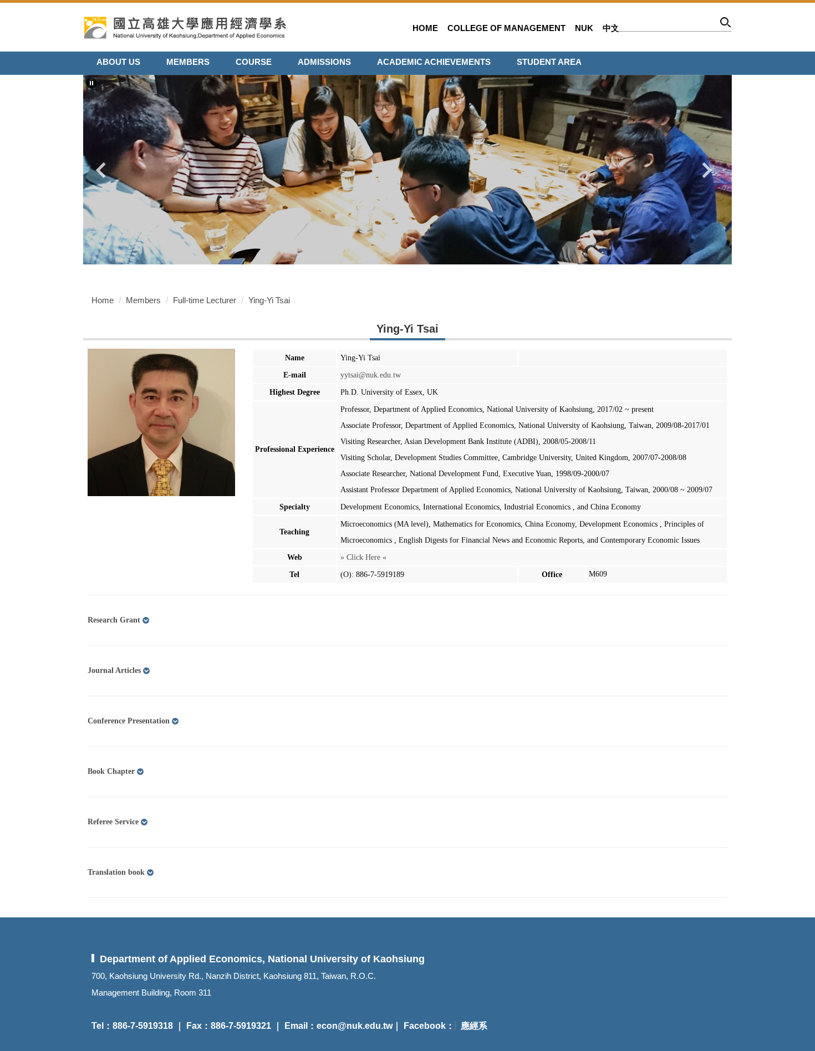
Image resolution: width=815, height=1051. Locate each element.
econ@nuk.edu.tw (355, 1025)
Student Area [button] (549, 62)
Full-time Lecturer (204, 300)
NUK (584, 28)
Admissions (324, 62)
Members (143, 300)
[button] (91, 83)
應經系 (474, 1025)
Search (726, 24)
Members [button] (188, 62)
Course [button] (254, 62)
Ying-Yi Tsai (269, 300)
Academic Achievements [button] (434, 62)
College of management (506, 28)
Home (425, 28)
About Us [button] (118, 62)
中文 (611, 28)
